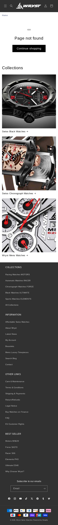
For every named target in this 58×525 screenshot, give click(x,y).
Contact (9, 364)
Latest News (11, 334)
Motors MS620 (12, 441)
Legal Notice (11, 406)
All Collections (11, 305)
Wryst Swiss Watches (24, 520)
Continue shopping (29, 48)
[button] (5, 6)
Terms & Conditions (14, 387)
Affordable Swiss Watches (17, 322)
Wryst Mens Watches (13, 255)
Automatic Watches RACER (18, 280)
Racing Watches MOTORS (17, 274)
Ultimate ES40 (12, 465)
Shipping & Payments (15, 393)
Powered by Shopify (40, 520)
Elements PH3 (11, 459)
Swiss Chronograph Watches (17, 193)
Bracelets (9, 346)
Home (5, 15)
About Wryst (11, 328)
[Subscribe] (44, 488)
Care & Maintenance (14, 381)
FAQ (7, 418)
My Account (10, 340)
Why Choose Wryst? (14, 471)
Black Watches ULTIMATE (17, 293)
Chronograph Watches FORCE (19, 287)
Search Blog (11, 358)
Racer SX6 (10, 453)
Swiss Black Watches (13, 131)
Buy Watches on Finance (16, 412)
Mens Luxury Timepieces (16, 352)
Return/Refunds (12, 400)
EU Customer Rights (14, 424)
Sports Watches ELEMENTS (18, 299)
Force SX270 (11, 447)
